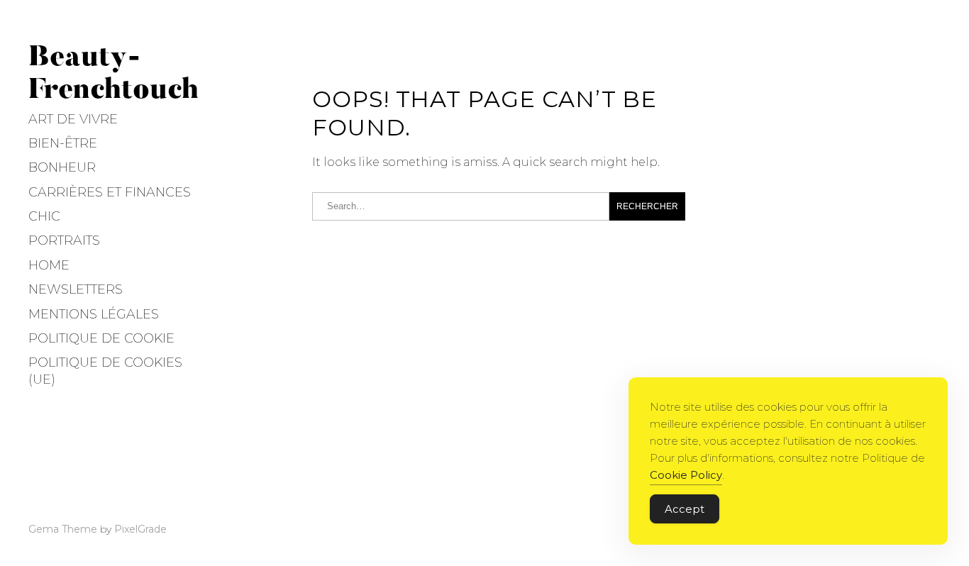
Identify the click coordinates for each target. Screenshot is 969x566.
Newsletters (75, 289)
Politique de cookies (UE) (105, 371)
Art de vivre (73, 119)
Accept (684, 509)
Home (49, 265)
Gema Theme (62, 529)
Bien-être (62, 143)
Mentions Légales (93, 314)
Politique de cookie (101, 338)
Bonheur (62, 167)
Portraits (64, 240)
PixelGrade (140, 529)
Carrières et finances (109, 192)
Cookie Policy (686, 475)
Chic (44, 216)
